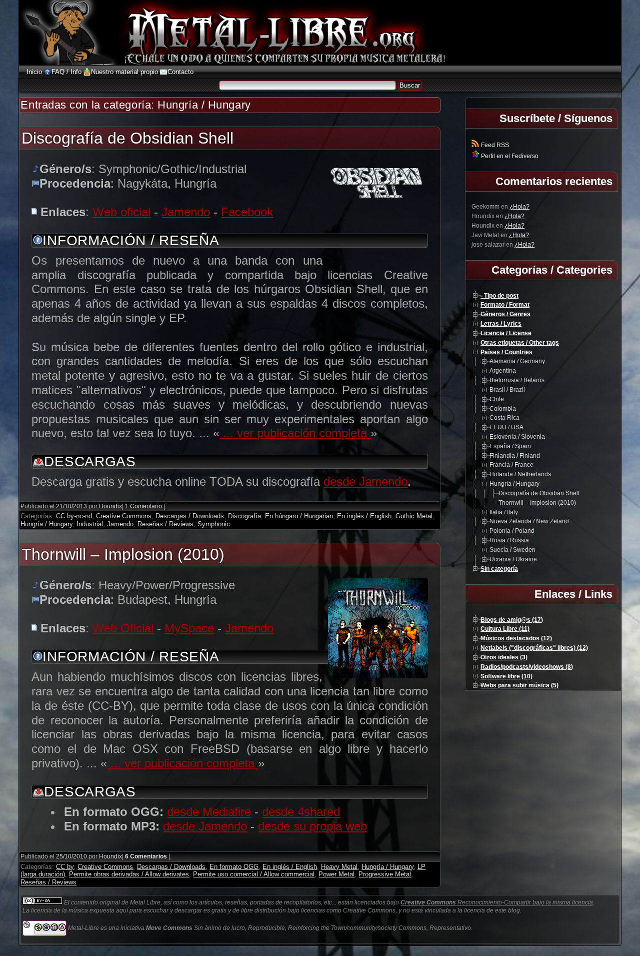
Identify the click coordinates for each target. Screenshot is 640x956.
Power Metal (336, 874)
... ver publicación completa (295, 433)
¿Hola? (520, 206)
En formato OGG (234, 866)
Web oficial (121, 212)
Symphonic (214, 524)
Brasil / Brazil (507, 389)
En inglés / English (364, 516)
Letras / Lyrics (501, 323)
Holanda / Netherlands (520, 474)
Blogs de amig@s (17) (511, 619)
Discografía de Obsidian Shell (128, 138)
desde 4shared (301, 811)
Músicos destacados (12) (516, 638)
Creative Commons (124, 516)
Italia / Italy (504, 512)
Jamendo (186, 212)
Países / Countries (506, 352)
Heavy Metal (339, 866)
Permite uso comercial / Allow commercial (253, 874)
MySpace (189, 628)
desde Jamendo (366, 481)
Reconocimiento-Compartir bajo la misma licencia (496, 902)
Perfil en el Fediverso (509, 156)
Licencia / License (506, 333)
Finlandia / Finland (515, 455)
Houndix (110, 506)
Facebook (247, 212)
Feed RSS (494, 145)
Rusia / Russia (509, 540)
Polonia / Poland (512, 530)
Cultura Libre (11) (505, 628)
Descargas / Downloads (190, 516)
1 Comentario (143, 506)
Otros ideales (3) (504, 657)
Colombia (503, 408)
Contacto (181, 72)
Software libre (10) (506, 676)
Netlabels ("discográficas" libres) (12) (534, 647)
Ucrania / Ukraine (513, 559)
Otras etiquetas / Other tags (519, 342)
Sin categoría (499, 568)
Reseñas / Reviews (166, 524)
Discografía (244, 516)
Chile (497, 399)
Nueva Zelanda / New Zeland (529, 521)
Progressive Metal (384, 874)
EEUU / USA (507, 427)
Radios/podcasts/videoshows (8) (526, 666)
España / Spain (510, 446)
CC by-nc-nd (74, 516)
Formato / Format (505, 304)
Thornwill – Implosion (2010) (123, 554)
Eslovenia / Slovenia (517, 436)
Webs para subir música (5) (519, 685)
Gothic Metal (414, 516)
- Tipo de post (499, 295)
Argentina (503, 370)
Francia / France (512, 464)
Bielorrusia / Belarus (517, 380)
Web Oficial (123, 628)
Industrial (89, 524)
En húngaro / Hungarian (299, 516)
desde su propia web (312, 826)
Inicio (34, 72)
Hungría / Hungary (46, 524)
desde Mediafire (209, 811)
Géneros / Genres (505, 314)
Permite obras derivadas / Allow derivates (129, 874)
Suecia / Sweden (513, 549)
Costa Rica (505, 417)
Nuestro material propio (124, 72)
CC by (65, 866)
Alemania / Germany (517, 361)
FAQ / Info (67, 72)
